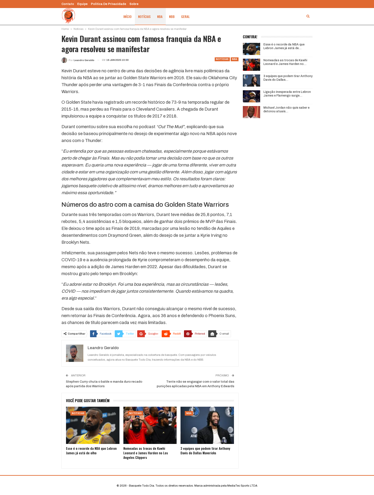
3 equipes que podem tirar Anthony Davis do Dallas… (288, 77)
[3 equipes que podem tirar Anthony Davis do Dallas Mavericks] (207, 425)
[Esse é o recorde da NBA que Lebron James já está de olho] (92, 425)
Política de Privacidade (108, 4)
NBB (172, 16)
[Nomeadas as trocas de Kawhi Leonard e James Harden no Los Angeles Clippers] (150, 425)
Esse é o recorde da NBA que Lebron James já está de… (284, 46)
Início (127, 16)
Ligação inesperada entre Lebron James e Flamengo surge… (287, 93)
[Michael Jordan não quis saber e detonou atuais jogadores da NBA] (251, 112)
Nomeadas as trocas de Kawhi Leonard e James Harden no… (285, 62)
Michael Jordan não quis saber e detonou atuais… (286, 109)
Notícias (144, 16)
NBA (160, 16)
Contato (67, 4)
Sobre (134, 4)
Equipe (82, 4)
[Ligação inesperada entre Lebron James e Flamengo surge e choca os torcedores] (251, 96)
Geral (185, 16)
